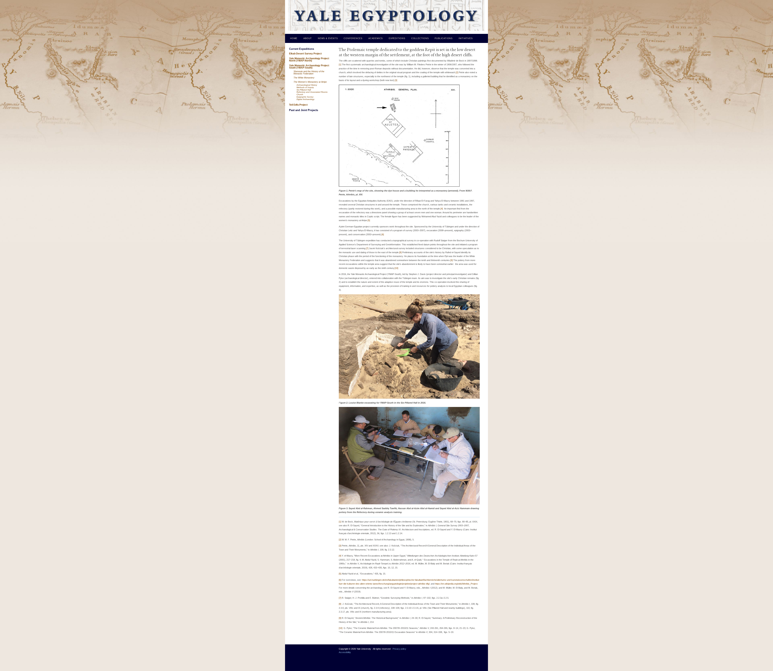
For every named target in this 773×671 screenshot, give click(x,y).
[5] (369, 220)
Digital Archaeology (305, 99)
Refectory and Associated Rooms (312, 92)
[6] (382, 234)
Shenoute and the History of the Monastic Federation (308, 72)
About (307, 38)
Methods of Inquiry (305, 87)
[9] (451, 260)
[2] (457, 72)
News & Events (328, 38)
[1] (340, 64)
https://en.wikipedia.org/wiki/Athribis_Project (456, 584)
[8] (400, 252)
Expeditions (397, 38)
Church (300, 94)
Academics (375, 38)
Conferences (353, 38)
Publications (443, 38)
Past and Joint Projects (303, 110)
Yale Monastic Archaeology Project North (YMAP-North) (309, 59)
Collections (420, 38)
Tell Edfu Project (298, 104)
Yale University (294, 650)
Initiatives (466, 38)
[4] (441, 208)
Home (293, 38)
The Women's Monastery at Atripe (310, 82)
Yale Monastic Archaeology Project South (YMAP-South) (309, 66)
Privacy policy (399, 649)
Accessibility (345, 652)
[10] (396, 268)
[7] (367, 248)
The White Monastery (303, 77)
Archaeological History (307, 85)
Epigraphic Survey (305, 97)
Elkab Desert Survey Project (305, 53)
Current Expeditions (301, 48)
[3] (396, 80)
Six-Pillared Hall (304, 90)
